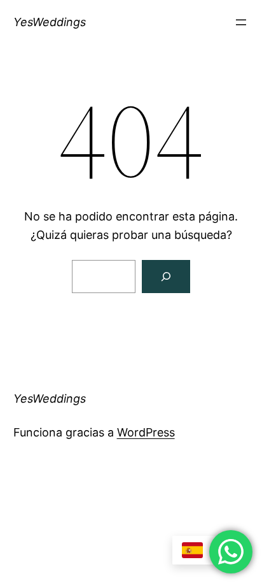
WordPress (146, 432)
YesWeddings (49, 22)
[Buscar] (166, 276)
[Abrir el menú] (241, 22)
